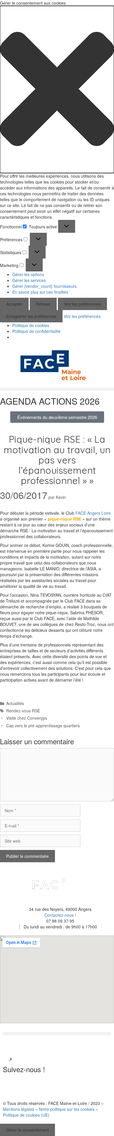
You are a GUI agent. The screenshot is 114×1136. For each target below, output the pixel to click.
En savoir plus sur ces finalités (40, 292)
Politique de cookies (30, 325)
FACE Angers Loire (93, 513)
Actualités (15, 703)
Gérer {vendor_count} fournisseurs (44, 286)
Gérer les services (29, 280)
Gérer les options (28, 274)
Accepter (14, 304)
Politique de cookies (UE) (26, 1115)
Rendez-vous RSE (23, 711)
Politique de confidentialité (36, 331)
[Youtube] (26, 1086)
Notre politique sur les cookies (66, 1109)
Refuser (43, 304)
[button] (57, 89)
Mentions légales (18, 1109)
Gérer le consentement (27, 1130)
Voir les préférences (82, 304)
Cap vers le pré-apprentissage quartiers (43, 725)
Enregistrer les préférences (31, 316)
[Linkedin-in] (10, 1086)
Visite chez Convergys (26, 718)
